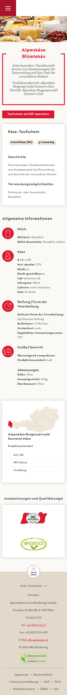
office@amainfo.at (37, 640)
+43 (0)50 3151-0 (36, 625)
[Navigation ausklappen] (8, 8)
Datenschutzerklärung (24, 682)
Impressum (21, 674)
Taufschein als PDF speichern (28, 114)
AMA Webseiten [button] (31, 586)
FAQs (57, 682)
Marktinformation (24, 689)
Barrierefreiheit (42, 674)
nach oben (33, 574)
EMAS (44, 689)
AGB (46, 682)
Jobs (56, 689)
